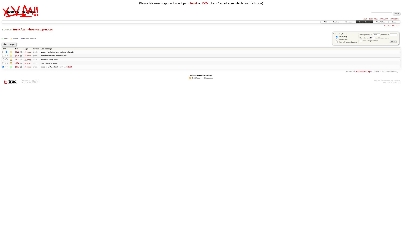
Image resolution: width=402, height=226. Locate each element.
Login (365, 18)
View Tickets (380, 22)
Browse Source (364, 22)
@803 (17, 67)
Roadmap (349, 22)
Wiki (325, 22)
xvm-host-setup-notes (37, 29)
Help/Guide (373, 18)
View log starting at (365, 34)
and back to (385, 34)
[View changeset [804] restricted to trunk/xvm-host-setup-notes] (21, 63)
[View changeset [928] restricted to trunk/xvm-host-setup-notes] (21, 52)
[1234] (70, 67)
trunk (16, 29)
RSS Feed (196, 78)
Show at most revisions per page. (374, 38)
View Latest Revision (391, 26)
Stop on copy (342, 37)
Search (394, 22)
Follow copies (343, 39)
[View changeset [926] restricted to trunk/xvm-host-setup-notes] (21, 56)
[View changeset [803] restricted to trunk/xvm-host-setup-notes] (21, 67)
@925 (17, 59)
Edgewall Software (31, 82)
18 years (27, 52)
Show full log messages (370, 41)
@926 (17, 56)
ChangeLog (208, 78)
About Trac (384, 18)
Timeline (336, 22)
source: (7, 29)
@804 (17, 63)
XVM (205, 3)
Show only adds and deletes (347, 42)
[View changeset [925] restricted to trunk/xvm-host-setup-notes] (21, 59)
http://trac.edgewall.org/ (391, 82)
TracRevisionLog (362, 72)
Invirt (193, 3)
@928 (17, 52)
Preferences (395, 18)
